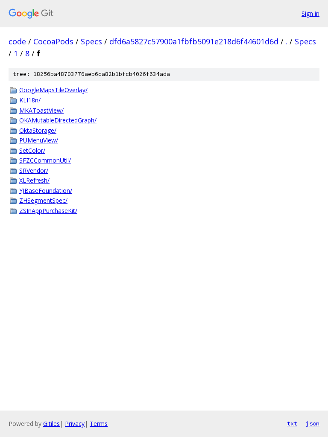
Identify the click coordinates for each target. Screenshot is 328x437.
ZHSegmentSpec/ (43, 200)
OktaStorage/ (37, 130)
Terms (99, 424)
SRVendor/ (33, 170)
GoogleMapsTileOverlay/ (53, 90)
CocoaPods (53, 41)
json (312, 423)
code (17, 41)
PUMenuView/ (38, 140)
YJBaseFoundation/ (45, 190)
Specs (91, 41)
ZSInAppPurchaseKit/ (48, 211)
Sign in (310, 13)
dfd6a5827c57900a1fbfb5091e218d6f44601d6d (193, 41)
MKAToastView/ (41, 110)
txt (292, 423)
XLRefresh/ (34, 180)
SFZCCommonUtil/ (45, 160)
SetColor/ (32, 150)
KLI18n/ (30, 100)
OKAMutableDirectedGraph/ (58, 120)
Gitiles (51, 424)
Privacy (75, 424)
